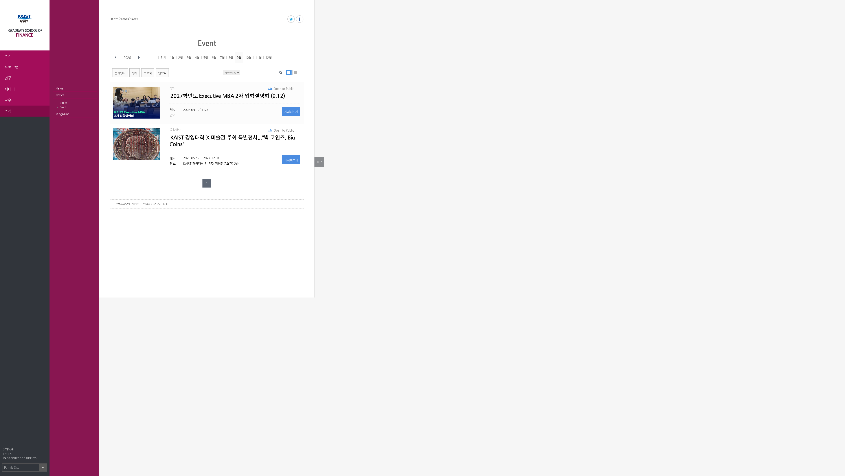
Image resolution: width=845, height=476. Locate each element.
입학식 (162, 73)
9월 (239, 57)
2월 (180, 57)
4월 (197, 57)
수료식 (148, 73)
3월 (189, 57)
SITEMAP (8, 449)
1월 (172, 57)
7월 (222, 57)
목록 (289, 72)
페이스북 (300, 19)
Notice (59, 95)
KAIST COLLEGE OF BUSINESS (20, 458)
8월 (230, 57)
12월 (268, 57)
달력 (295, 72)
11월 (258, 57)
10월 (248, 57)
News (59, 88)
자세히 (291, 111)
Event (62, 107)
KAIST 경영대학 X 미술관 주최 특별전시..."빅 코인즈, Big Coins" (232, 140)
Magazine (62, 114)
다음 (138, 57)
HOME (112, 19)
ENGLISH (8, 453)
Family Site (11, 467)
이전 (115, 57)
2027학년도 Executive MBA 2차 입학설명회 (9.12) (227, 96)
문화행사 (120, 73)
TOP (319, 162)
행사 (134, 73)
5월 (205, 57)
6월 (214, 57)
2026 (127, 57)
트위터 (291, 19)
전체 (163, 57)
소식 (116, 18)
